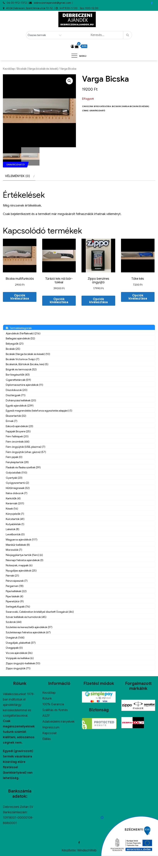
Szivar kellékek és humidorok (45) (26, 617)
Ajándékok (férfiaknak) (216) (23, 333)
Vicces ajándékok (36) (19, 653)
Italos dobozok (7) (16, 493)
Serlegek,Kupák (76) (18, 606)
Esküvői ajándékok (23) (19, 426)
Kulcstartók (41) (15, 519)
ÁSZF (46, 716)
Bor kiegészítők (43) (18, 374)
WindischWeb (87, 850)
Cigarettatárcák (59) (18, 380)
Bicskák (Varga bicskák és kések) (37, 68)
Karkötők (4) (13, 498)
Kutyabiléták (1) (15, 524)
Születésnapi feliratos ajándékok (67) (28, 632)
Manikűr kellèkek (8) (18, 544)
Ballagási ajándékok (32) (20, 338)
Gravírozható (97, 110)
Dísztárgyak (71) (15, 395)
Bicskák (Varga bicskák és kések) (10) (28, 354)
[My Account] (72, 46)
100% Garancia (53, 704)
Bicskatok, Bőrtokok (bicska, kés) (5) (27, 364)
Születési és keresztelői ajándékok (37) (29, 627)
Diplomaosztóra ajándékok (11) (24, 385)
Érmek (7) (11, 421)
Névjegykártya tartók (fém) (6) (24, 555)
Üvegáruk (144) (15, 637)
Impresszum (50, 727)
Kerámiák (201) (15, 503)
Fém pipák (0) (14, 457)
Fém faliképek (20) (17, 436)
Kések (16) (12, 508)
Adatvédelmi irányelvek (58, 722)
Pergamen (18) (15, 586)
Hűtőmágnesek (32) (18, 488)
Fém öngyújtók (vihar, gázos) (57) (26, 452)
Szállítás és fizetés (55, 710)
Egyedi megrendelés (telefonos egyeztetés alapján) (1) (39, 410)
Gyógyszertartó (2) (17, 482)
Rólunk (47, 698)
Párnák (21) (12, 575)
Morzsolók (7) (14, 549)
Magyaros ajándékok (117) (21, 539)
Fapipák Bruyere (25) (18, 431)
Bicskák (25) (13, 349)
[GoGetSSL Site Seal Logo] (99, 723)
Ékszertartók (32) (16, 416)
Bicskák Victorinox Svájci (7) (22, 359)
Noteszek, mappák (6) (19, 565)
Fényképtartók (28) (17, 462)
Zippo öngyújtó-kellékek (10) (23, 663)
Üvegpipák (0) (14, 647)
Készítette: (69, 850)
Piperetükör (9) (15, 601)
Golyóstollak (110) (16, 472)
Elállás (46, 739)
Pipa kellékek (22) (16, 591)
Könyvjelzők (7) (15, 513)
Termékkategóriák (20, 328)
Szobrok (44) (14, 622)
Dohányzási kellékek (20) (21, 400)
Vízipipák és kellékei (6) (20, 658)
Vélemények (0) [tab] (17, 176)
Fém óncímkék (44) (17, 441)
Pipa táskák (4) (14, 596)
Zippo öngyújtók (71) (18, 668)
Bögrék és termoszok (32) (21, 369)
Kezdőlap (9, 68)
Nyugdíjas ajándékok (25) (21, 570)
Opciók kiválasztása (19, 297)
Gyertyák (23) (14, 477)
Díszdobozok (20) (16, 390)
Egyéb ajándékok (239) (20, 405)
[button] (69, 80)
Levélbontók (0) (15, 534)
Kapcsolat (49, 733)
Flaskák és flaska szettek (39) (23, 467)
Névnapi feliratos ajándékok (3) (24, 560)
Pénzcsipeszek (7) (17, 580)
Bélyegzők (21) (15, 343)
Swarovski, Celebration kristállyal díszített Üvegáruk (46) (40, 611)
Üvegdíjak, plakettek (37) (21, 642)
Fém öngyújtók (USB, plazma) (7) (25, 447)
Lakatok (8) (12, 529)
